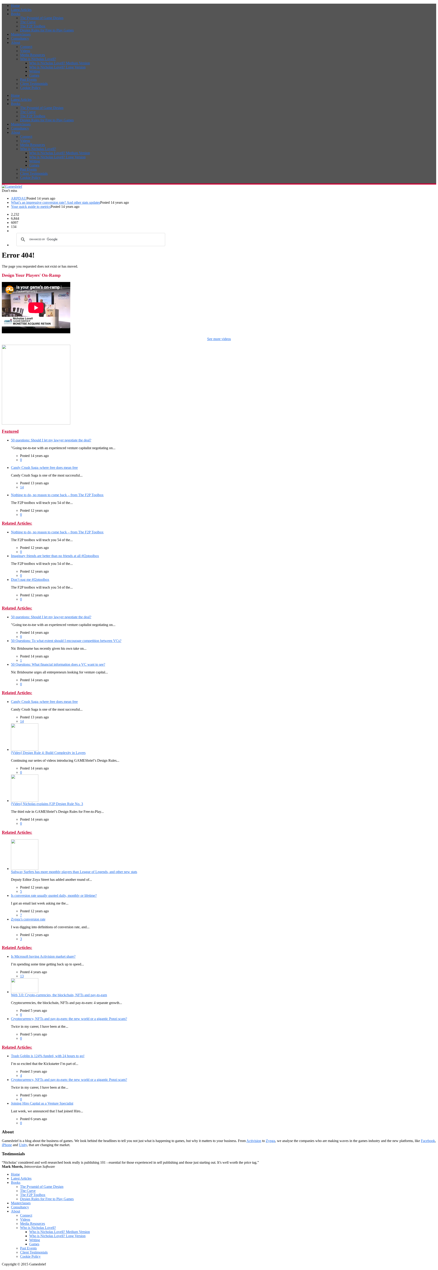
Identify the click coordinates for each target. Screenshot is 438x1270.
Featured (10, 431)
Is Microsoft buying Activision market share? (43, 956)
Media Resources (32, 55)
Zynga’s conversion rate (28, 919)
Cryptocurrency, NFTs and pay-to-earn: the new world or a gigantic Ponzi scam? (69, 1019)
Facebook (428, 1141)
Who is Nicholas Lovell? (38, 59)
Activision (253, 1141)
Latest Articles (21, 10)
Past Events (28, 79)
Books (15, 14)
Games (34, 75)
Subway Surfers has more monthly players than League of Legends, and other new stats (74, 872)
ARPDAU (18, 198)
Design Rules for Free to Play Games (47, 30)
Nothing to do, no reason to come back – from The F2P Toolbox (57, 495)
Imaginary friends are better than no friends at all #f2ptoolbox (55, 556)
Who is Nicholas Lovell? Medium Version (59, 63)
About (15, 42)
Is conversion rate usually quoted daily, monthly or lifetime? (54, 895)
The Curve (28, 22)
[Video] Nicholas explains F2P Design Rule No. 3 (47, 804)
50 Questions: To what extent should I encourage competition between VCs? (66, 641)
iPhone (7, 1145)
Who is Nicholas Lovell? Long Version (57, 67)
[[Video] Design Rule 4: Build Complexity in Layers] (24, 749)
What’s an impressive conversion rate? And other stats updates (55, 202)
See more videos (219, 339)
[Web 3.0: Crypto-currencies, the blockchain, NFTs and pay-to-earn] (24, 992)
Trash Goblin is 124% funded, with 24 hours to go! (47, 1056)
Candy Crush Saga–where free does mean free (44, 467)
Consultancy (20, 38)
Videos (25, 51)
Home (15, 6)
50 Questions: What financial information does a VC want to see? (58, 664)
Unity (23, 1145)
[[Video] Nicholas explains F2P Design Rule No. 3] (24, 801)
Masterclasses (21, 34)
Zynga (270, 1141)
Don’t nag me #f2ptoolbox (30, 580)
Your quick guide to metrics (31, 207)
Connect (26, 47)
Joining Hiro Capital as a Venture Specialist (42, 1103)
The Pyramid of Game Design (41, 18)
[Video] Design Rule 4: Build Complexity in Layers (48, 753)
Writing (34, 71)
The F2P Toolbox (32, 26)
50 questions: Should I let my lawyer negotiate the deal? (51, 440)
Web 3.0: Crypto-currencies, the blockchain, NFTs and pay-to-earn (59, 995)
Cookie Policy (30, 88)
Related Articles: (17, 523)
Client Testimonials (34, 84)
